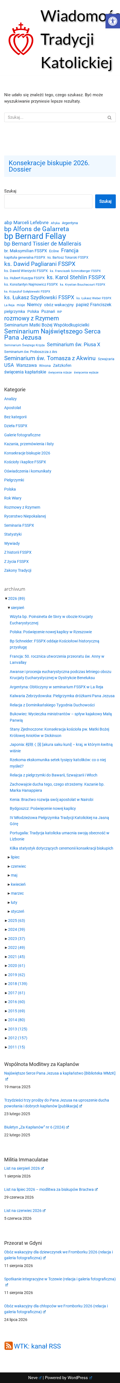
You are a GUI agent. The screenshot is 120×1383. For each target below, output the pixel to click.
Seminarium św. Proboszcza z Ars (30, 352)
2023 (16, 938)
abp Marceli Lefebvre (26, 222)
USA (9, 365)
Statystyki (12, 534)
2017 (16, 993)
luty (14, 902)
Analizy (10, 399)
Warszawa (26, 365)
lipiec (15, 857)
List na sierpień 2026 (22, 1168)
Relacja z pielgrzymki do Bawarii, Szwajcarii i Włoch (53, 775)
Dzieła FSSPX (15, 426)
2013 (17, 1029)
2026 (16, 598)
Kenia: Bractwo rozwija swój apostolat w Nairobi (51, 799)
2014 (16, 1020)
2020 (16, 965)
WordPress (78, 1377)
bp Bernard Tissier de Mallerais (42, 244)
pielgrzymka (14, 311)
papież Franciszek (93, 304)
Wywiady (12, 543)
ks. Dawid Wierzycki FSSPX (26, 271)
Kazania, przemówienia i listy (29, 444)
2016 (16, 1001)
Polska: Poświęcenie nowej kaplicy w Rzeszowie (51, 632)
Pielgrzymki (14, 480)
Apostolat (12, 407)
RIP (59, 312)
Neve (33, 1377)
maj (14, 875)
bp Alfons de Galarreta (36, 229)
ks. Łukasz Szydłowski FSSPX (39, 298)
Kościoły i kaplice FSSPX (25, 462)
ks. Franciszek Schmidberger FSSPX (75, 271)
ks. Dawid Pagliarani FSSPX (39, 264)
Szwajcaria (106, 359)
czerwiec (18, 866)
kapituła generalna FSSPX (24, 257)
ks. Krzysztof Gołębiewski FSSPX (27, 291)
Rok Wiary (12, 498)
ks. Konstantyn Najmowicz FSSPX (31, 284)
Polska (33, 311)
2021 (16, 956)
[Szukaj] (109, 117)
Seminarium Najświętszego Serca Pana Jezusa (52, 334)
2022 (16, 947)
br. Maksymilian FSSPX (25, 251)
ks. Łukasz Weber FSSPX (93, 298)
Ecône (54, 251)
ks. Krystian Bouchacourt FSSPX (82, 284)
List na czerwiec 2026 (23, 1210)
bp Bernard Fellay (35, 236)
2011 (16, 1047)
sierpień (17, 607)
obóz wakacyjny (59, 304)
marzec (17, 893)
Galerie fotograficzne (22, 435)
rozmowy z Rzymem (31, 318)
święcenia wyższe (86, 372)
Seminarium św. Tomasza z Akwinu (50, 358)
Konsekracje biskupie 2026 (27, 453)
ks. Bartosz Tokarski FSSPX (67, 257)
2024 (16, 929)
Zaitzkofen (62, 365)
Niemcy (34, 304)
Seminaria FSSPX (19, 525)
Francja (69, 251)
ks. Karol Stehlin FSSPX (76, 277)
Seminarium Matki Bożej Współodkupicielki (46, 325)
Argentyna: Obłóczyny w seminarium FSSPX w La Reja (56, 687)
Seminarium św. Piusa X (73, 344)
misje (21, 305)
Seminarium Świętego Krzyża (24, 345)
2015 (16, 1011)
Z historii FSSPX (18, 552)
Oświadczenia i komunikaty (27, 471)
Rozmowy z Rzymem (22, 507)
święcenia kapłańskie (25, 372)
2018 (17, 983)
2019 (16, 975)
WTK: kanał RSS (37, 1346)
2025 (16, 920)
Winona (45, 366)
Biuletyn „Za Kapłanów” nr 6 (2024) (34, 1127)
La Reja (9, 305)
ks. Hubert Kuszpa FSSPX (24, 278)
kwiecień (18, 884)
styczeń (17, 911)
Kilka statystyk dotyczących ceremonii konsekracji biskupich (61, 848)
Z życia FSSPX (16, 561)
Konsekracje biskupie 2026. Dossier (49, 166)
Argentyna (70, 223)
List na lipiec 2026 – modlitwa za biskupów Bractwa (49, 1189)
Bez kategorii (15, 417)
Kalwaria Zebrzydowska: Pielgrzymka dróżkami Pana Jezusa (62, 696)
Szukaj (10, 191)
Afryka (55, 223)
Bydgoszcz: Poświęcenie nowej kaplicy (43, 808)
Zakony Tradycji (17, 570)
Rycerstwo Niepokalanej (25, 516)
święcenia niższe (60, 372)
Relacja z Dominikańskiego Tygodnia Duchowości (52, 705)
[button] (112, 21)
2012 (17, 1038)
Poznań (48, 311)
